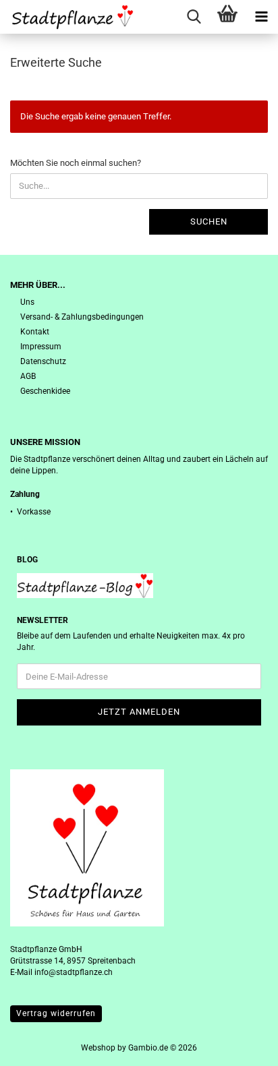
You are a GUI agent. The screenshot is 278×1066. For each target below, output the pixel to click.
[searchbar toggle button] (194, 17)
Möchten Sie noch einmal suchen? (75, 163)
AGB (28, 376)
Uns (27, 302)
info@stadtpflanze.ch (73, 972)
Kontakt (34, 331)
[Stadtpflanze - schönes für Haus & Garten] (67, 17)
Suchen (208, 221)
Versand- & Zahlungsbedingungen (82, 317)
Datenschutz (43, 361)
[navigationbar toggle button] (261, 17)
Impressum (40, 346)
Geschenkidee (45, 391)
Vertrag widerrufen (56, 1013)
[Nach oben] (241, 1045)
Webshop (98, 1048)
